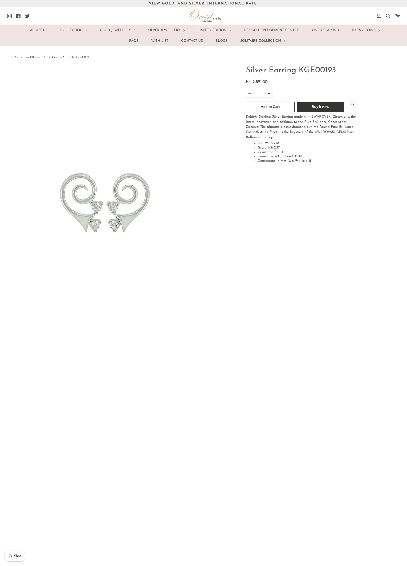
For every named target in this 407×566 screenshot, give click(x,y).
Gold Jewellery (116, 30)
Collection (72, 30)
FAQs (133, 41)
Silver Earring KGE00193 (69, 57)
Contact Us (192, 41)
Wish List (159, 41)
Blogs (221, 41)
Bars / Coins (364, 30)
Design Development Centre (271, 30)
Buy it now (320, 107)
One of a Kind (325, 30)
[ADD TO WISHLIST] (352, 104)
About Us (38, 30)
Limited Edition (213, 30)
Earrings (33, 57)
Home (13, 57)
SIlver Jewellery (165, 30)
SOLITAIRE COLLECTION (261, 41)
